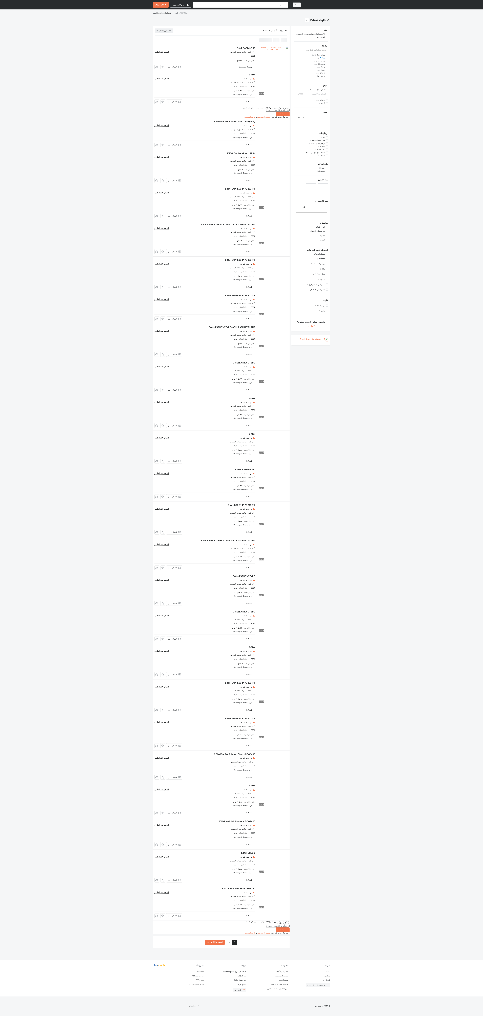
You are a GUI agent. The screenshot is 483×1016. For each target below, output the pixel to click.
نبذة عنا (327, 972)
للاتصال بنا (326, 980)
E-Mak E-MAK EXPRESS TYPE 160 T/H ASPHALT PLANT (227, 541)
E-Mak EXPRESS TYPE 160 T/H (240, 189)
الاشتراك (282, 114)
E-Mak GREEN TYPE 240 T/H (241, 505)
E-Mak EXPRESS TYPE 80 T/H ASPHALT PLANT (232, 327)
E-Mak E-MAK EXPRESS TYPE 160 (238, 889)
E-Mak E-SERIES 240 (245, 470)
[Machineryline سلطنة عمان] (317, 5)
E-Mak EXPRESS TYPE (244, 363)
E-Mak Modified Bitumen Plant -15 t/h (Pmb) (234, 122)
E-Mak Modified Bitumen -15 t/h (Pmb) (237, 821)
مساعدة (327, 976)
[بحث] (285, 4)
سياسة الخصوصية (263, 117)
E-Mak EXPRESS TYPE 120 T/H (240, 260)
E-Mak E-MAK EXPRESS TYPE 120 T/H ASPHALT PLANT (227, 224)
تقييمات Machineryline (279, 984)
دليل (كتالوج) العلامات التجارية (277, 989)
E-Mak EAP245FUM (245, 48)
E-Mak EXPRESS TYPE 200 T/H (240, 295)
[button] (162, 67)
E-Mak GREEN (248, 853)
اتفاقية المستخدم (250, 117)
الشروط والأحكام (282, 972)
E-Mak (252, 75)
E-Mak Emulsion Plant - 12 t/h (241, 153)
